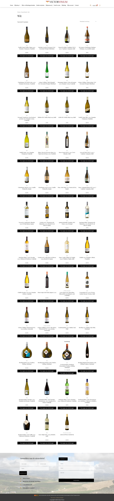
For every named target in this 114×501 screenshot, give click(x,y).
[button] (17, 5)
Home (18, 12)
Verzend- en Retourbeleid (57, 497)
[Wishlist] (100, 5)
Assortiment (24, 12)
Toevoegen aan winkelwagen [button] (27, 55)
